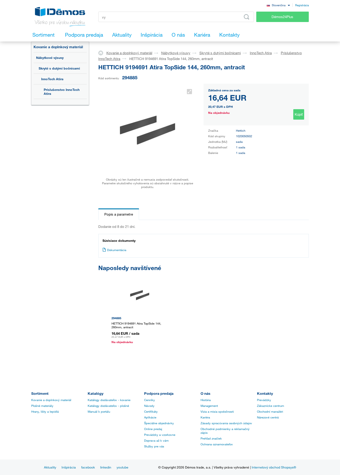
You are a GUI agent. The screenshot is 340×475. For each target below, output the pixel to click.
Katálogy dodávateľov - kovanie (109, 400)
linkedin (105, 467)
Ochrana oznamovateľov (217, 444)
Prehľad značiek (211, 438)
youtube (122, 467)
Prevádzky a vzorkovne (159, 435)
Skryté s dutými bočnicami (59, 68)
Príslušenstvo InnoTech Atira (62, 92)
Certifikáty (151, 411)
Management (209, 406)
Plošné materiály (42, 406)
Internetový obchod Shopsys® (274, 467)
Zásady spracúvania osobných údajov (226, 423)
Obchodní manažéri (270, 411)
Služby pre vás (154, 446)
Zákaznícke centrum (270, 406)
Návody (149, 406)
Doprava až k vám (156, 440)
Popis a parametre (118, 214)
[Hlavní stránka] (102, 53)
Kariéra (205, 417)
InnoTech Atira (52, 79)
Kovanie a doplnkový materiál (58, 47)
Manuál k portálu (99, 411)
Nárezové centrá (268, 417)
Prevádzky (264, 400)
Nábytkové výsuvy (50, 58)
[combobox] (278, 5)
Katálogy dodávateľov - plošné (108, 406)
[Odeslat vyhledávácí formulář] (246, 17)
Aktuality (50, 467)
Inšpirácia (69, 467)
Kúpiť (299, 114)
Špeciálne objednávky (159, 423)
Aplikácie (150, 417)
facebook (88, 467)
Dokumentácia (116, 250)
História (206, 400)
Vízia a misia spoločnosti (217, 411)
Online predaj (153, 429)
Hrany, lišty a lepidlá (45, 411)
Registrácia (302, 5)
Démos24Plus (282, 17)
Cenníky (149, 400)
